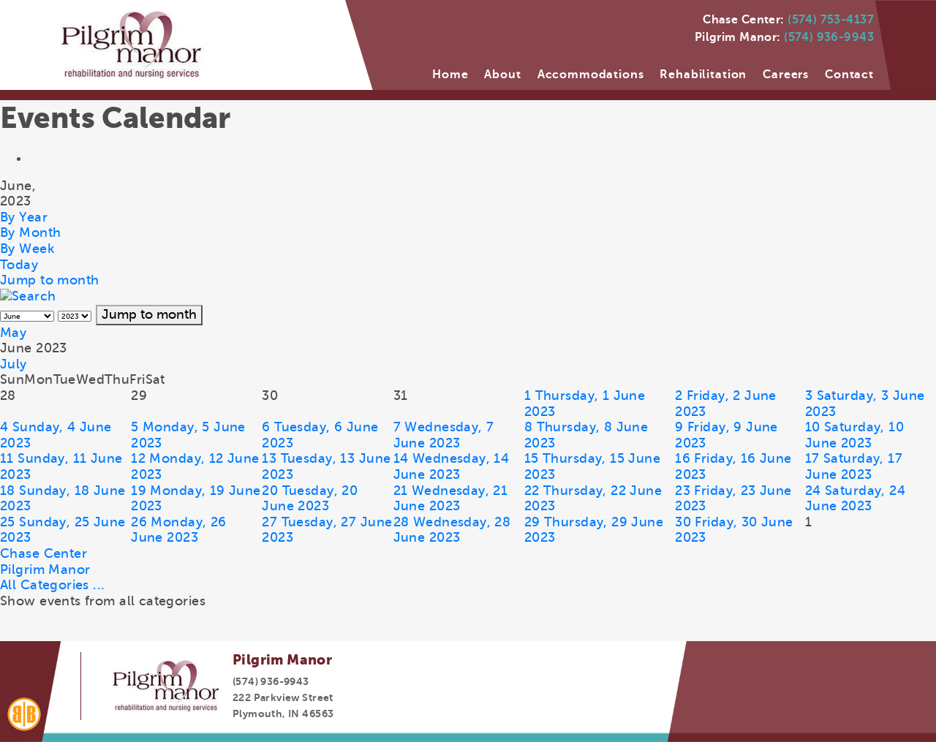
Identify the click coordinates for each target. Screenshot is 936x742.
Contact (849, 74)
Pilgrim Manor (45, 569)
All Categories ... (52, 585)
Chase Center (43, 553)
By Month (30, 232)
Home (450, 74)
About (502, 74)
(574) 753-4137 (831, 19)
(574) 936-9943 (829, 37)
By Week (27, 248)
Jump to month (49, 280)
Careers (786, 74)
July (13, 364)
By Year (24, 217)
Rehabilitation (703, 74)
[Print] (35, 158)
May (13, 332)
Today (19, 264)
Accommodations (590, 74)
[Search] (28, 296)
